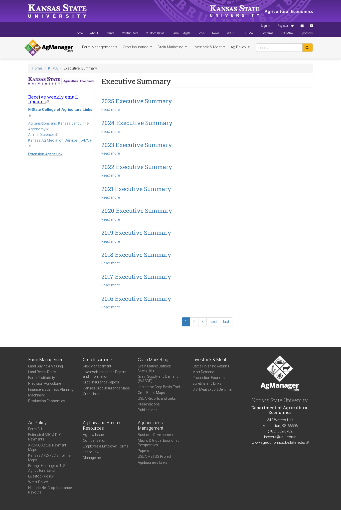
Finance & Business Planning (51, 389)
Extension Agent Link (45, 154)
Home (79, 33)
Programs (267, 33)
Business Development (156, 435)
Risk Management (97, 366)
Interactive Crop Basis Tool (159, 387)
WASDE (232, 33)
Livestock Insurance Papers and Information (104, 374)
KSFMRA (287, 33)
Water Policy (38, 482)
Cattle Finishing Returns (210, 366)
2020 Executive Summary (136, 210)
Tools (201, 33)
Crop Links (91, 394)
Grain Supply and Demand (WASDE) (158, 378)
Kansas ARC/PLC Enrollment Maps (50, 457)
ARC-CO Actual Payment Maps (47, 447)
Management (93, 458)
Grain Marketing (171, 47)
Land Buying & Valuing (45, 366)
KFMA (249, 33)
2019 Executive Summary (136, 232)
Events (110, 33)
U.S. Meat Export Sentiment (213, 389)
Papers (143, 451)
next (213, 321)
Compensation (94, 440)
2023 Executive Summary (136, 145)
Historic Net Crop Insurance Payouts (50, 490)
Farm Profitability (41, 378)
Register (283, 26)
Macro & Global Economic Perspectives (158, 442)
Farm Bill (35, 429)
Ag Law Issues (94, 435)
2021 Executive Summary (136, 189)
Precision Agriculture (44, 383)
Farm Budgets (181, 33)
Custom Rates (155, 33)
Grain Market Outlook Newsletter (154, 368)
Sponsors (307, 33)
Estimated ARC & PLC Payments (44, 437)
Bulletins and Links (206, 383)
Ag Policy (239, 47)
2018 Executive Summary (136, 254)
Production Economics (46, 401)
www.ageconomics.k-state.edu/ (280, 442)
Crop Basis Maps (151, 393)
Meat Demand (203, 372)
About (94, 33)
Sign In (265, 26)
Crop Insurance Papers (101, 382)
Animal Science (42, 134)
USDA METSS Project (154, 456)
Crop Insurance (136, 47)
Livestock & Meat (207, 47)
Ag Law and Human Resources (101, 425)
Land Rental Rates (42, 372)
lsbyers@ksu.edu (280, 437)
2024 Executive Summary (136, 123)
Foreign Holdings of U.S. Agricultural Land (47, 468)
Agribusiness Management (151, 425)
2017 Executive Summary (136, 276)
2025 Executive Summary (136, 101)
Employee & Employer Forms (106, 446)
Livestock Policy (41, 476)
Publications (148, 410)
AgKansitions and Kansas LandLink (58, 123)
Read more (110, 109)
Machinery (36, 395)
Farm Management (98, 47)
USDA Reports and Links (157, 398)
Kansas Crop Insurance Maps (106, 388)
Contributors (130, 33)
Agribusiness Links (153, 462)
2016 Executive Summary (136, 298)
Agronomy (38, 129)
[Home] (48, 48)
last (226, 321)
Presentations (149, 404)
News (215, 33)
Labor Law (91, 452)
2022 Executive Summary (136, 167)
